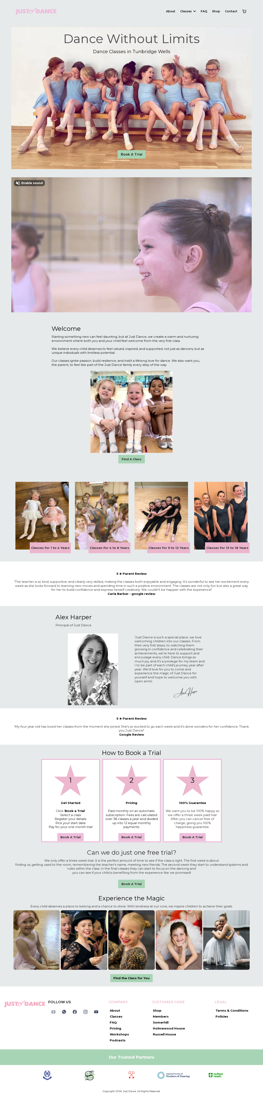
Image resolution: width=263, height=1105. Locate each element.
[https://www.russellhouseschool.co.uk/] (132, 1075)
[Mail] (53, 1012)
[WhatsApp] (64, 1012)
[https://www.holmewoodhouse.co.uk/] (47, 1075)
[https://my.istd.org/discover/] (173, 1075)
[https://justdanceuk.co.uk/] (35, 11)
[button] (194, 11)
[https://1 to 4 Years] (42, 516)
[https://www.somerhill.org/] (89, 1075)
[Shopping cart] (244, 11)
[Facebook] (74, 1012)
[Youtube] (96, 1012)
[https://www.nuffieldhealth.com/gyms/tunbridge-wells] (216, 1075)
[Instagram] (85, 1012)
